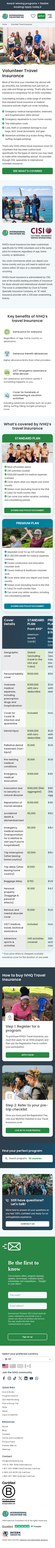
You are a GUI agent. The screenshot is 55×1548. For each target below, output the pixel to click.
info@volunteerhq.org (12, 1461)
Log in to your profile (27, 1130)
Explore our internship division (34, 1539)
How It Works (8, 1392)
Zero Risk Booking (10, 1399)
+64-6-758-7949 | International (17, 1464)
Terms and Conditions (12, 1438)
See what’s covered (27, 171)
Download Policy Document (27, 510)
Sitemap (6, 1449)
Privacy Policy (8, 1441)
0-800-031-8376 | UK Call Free (16, 1472)
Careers (6, 1434)
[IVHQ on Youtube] (31, 1378)
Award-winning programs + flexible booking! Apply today (27, 5)
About (5, 1426)
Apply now (28, 1054)
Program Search (10, 1395)
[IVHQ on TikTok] (14, 1378)
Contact (7, 1456)
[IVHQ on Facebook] (4, 1378)
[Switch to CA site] (28, 1365)
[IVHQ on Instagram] (9, 1378)
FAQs (4, 1407)
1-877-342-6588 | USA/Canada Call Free (21, 1468)
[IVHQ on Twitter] (20, 1378)
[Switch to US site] (5, 1365)
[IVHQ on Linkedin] (26, 1378)
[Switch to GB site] (20, 1365)
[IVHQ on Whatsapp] (36, 1378)
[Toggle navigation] (50, 16)
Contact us (27, 1223)
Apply (41, 16)
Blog (4, 1430)
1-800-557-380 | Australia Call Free (18, 1476)
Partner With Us (9, 1445)
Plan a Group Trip (10, 1403)
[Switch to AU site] (13, 1365)
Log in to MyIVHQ (10, 1414)
